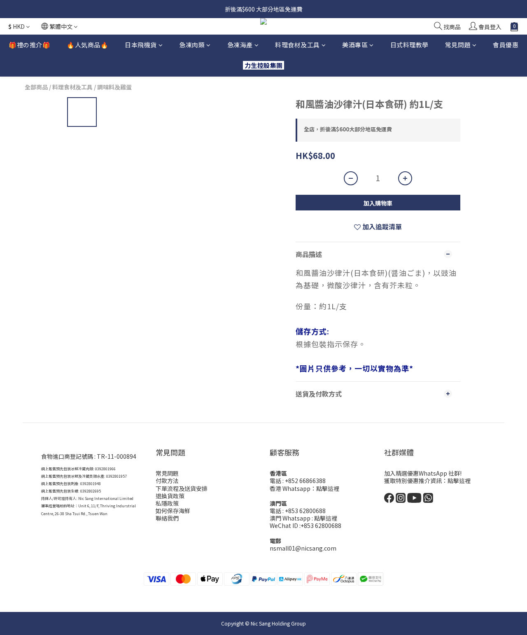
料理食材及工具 (297, 44)
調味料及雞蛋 (114, 87)
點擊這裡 (327, 488)
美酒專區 (355, 44)
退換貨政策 (170, 496)
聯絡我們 (167, 518)
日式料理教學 (409, 44)
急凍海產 (240, 44)
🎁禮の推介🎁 (29, 44)
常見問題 (458, 44)
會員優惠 (505, 44)
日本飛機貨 (141, 44)
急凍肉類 (192, 44)
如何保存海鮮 (173, 511)
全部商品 (36, 87)
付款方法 (167, 480)
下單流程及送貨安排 (182, 488)
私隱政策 (167, 503)
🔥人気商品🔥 (87, 44)
